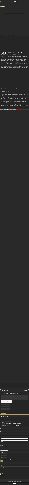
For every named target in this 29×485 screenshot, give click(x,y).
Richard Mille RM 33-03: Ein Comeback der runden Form (5, 390)
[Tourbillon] (13, 3)
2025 (2, 35)
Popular (4, 416)
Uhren (10, 54)
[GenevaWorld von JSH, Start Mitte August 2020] (0, 421)
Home (1, 35)
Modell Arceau (7, 101)
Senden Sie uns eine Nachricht (3, 446)
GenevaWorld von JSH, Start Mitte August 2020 (6, 421)
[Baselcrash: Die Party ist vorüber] (0, 419)
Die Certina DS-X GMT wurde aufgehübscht (24, 390)
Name (1, 403)
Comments (6, 416)
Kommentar (2, 394)
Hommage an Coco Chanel (8, 6)
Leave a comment (14, 54)
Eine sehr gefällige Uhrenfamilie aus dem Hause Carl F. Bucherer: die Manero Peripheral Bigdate (11, 423)
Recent (1, 416)
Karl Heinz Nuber (3, 54)
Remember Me (5, 441)
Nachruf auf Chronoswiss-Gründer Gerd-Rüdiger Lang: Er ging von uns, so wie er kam (10, 425)
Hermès (7, 57)
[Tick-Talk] (14, 2)
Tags (8, 416)
